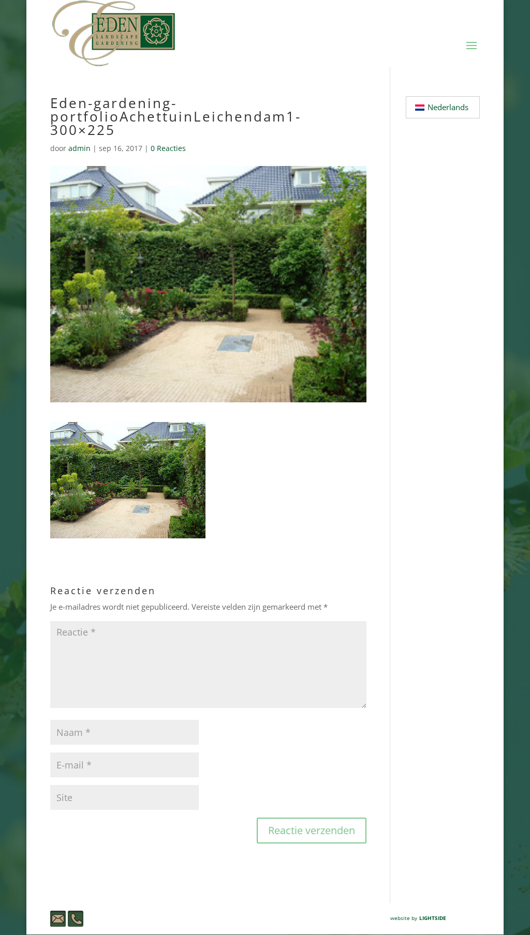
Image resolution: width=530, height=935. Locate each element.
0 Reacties (168, 148)
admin (79, 148)
